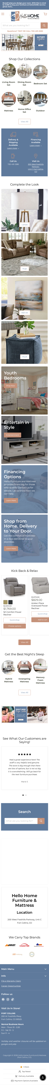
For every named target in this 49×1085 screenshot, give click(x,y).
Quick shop (14, 620)
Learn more (12, 148)
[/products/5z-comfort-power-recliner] (14, 588)
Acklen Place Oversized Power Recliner (39, 606)
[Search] (44, 25)
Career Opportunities (11, 986)
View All (24, 642)
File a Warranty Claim (11, 981)
